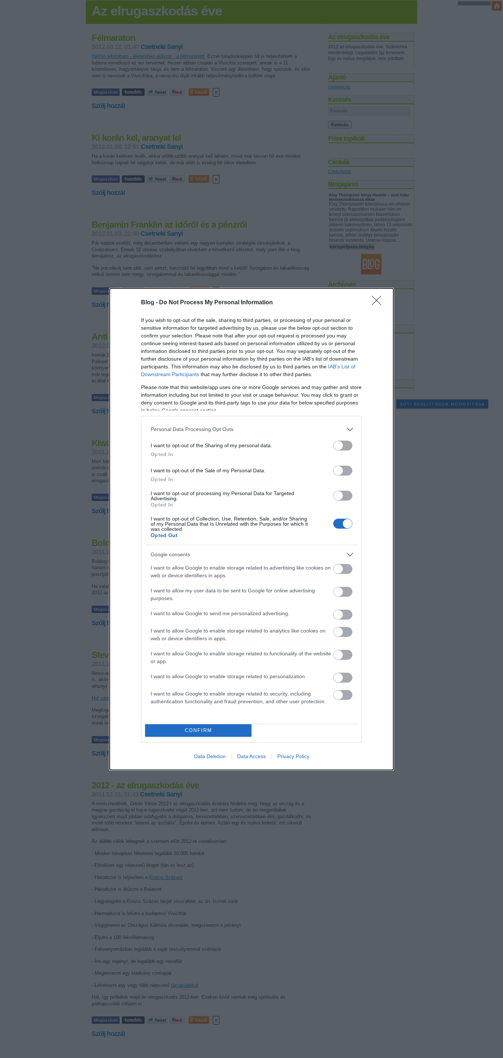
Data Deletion (210, 756)
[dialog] (251, 529)
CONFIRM (198, 730)
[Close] (379, 303)
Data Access (251, 756)
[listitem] (251, 429)
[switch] (342, 446)
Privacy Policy (293, 756)
